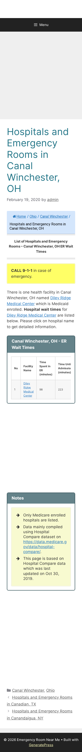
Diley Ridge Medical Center (31, 315)
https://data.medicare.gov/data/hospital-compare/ (45, 546)
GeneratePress (41, 745)
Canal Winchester (54, 216)
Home (21, 216)
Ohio (33, 216)
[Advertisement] (41, 76)
